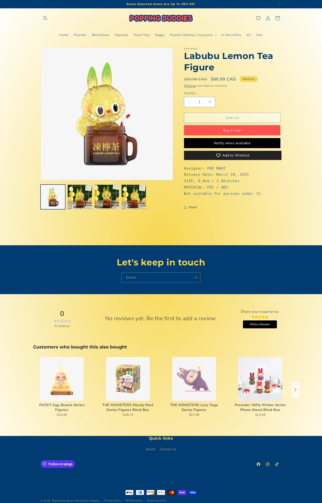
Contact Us (168, 449)
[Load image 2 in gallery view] (79, 197)
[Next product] (295, 389)
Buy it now (232, 130)
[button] (45, 18)
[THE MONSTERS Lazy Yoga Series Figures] (194, 379)
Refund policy (134, 500)
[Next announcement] (280, 4)
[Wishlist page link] (258, 18)
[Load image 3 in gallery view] (106, 197)
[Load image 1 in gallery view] (53, 197)
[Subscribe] (195, 277)
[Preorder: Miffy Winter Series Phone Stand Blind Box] (260, 379)
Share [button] (192, 207)
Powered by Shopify (87, 500)
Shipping (190, 85)
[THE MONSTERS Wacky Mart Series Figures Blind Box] (127, 379)
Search (151, 449)
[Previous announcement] (42, 4)
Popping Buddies (63, 500)
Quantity (190, 93)
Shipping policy (157, 500)
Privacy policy (112, 500)
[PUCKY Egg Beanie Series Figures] (61, 379)
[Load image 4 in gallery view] (133, 197)
